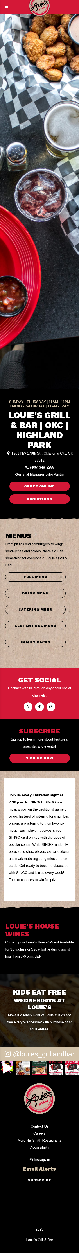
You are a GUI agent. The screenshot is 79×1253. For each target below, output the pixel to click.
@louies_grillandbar (43, 1054)
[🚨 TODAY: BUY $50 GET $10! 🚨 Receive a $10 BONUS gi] (72, 1068)
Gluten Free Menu (35, 626)
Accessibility (39, 1147)
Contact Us (39, 1126)
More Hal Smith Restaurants (39, 1140)
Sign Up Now (39, 758)
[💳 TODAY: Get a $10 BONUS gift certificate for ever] (56, 1068)
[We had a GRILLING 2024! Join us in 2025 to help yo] (7, 1068)
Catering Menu (35, 609)
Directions (39, 499)
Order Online (39, 486)
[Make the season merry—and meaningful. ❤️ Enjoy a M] (39, 1068)
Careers (39, 1133)
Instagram (41, 1160)
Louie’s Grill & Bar (39, 1240)
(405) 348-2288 (41, 467)
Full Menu (35, 577)
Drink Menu (35, 593)
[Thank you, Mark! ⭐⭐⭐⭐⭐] (23, 1068)
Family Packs (35, 642)
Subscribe (39, 1180)
